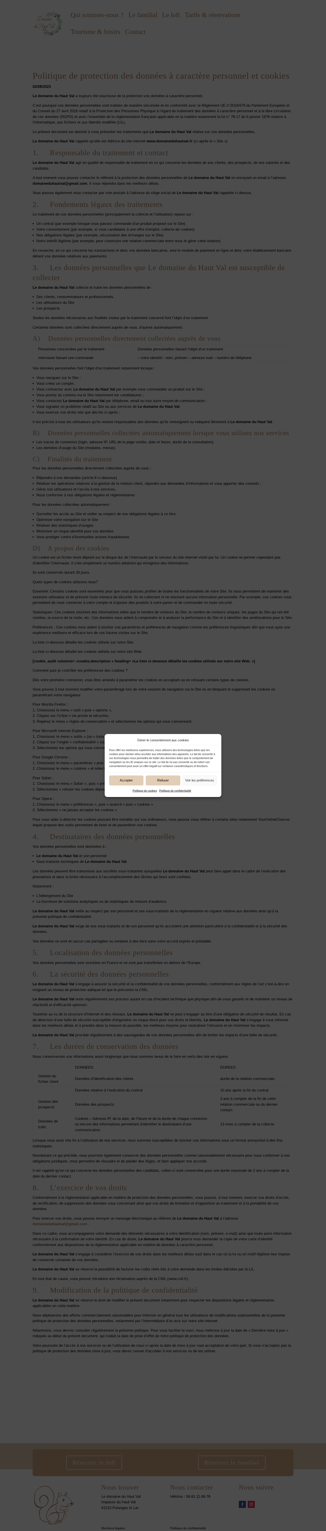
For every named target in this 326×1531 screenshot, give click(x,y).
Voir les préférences (199, 780)
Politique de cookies (145, 790)
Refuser (163, 780)
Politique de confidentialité (175, 790)
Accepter (126, 780)
